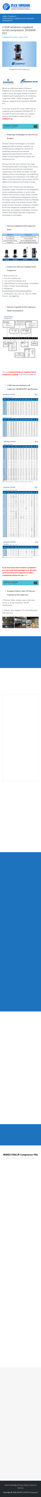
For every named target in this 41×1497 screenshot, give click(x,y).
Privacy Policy (23, 1485)
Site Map (13, 1485)
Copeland (5, 37)
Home (7, 1485)
